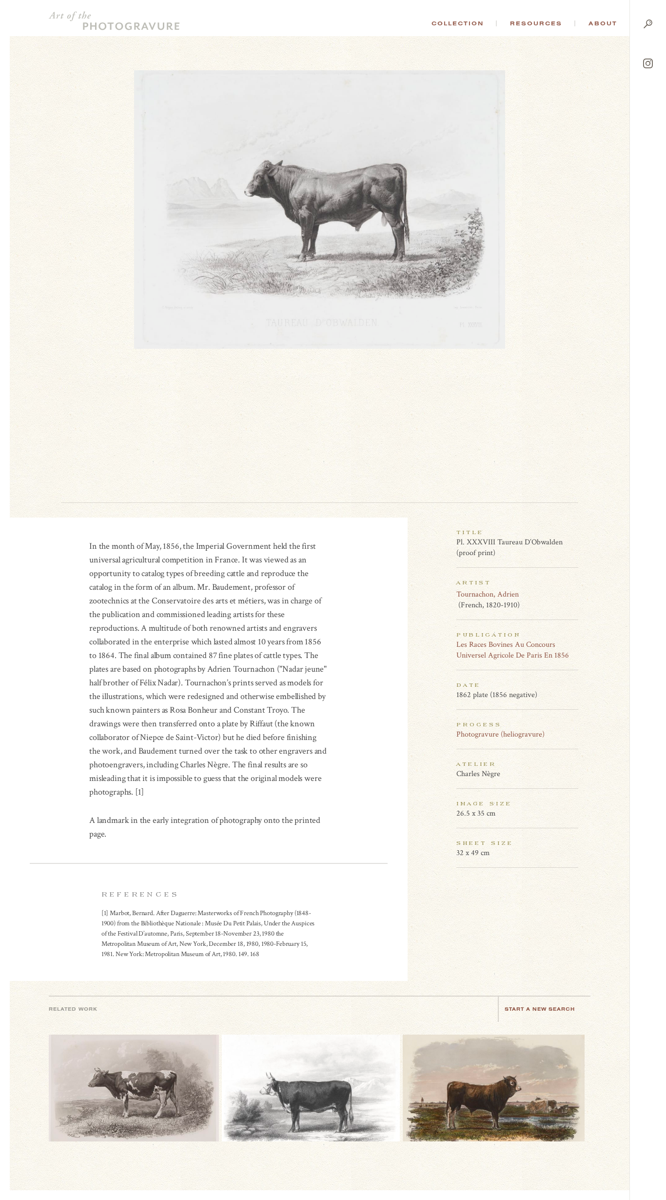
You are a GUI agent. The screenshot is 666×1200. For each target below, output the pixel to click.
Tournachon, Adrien (487, 594)
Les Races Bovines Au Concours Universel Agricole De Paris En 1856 (512, 650)
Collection (457, 23)
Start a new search (540, 1009)
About (602, 23)
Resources (536, 23)
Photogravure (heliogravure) (500, 734)
